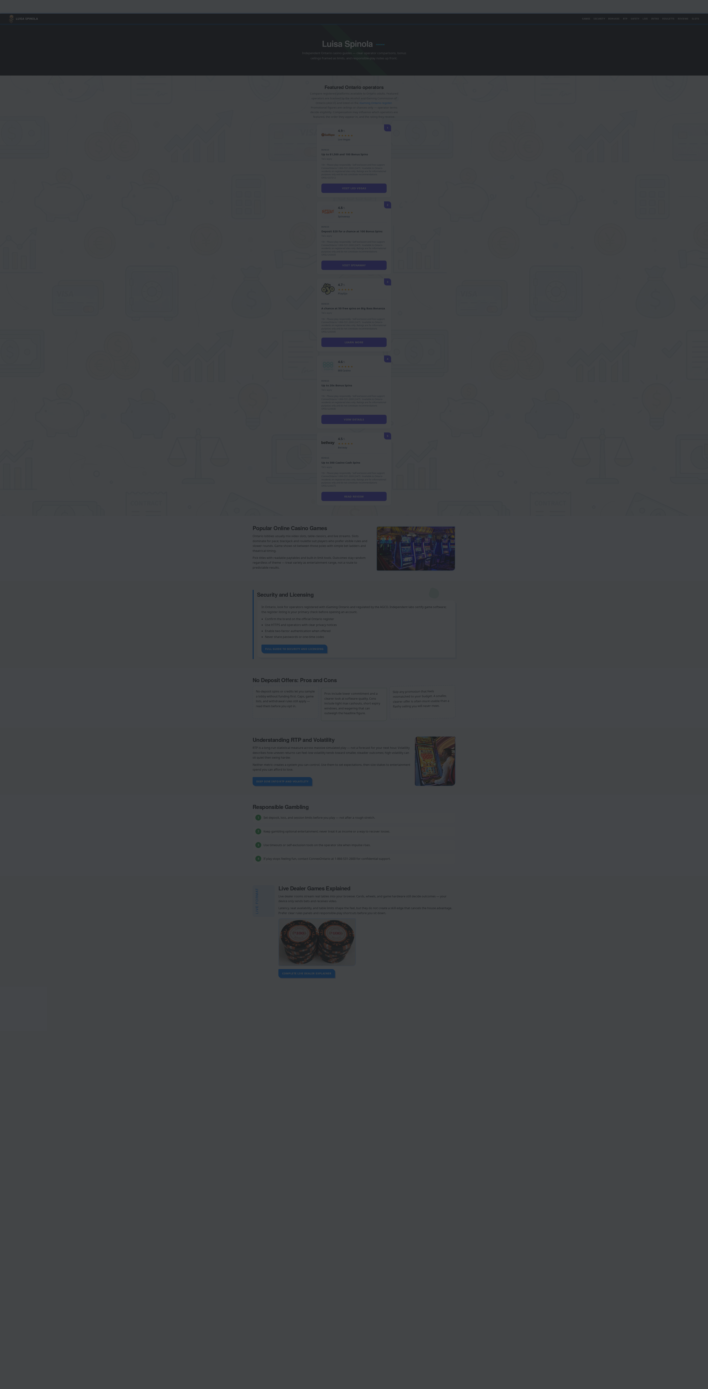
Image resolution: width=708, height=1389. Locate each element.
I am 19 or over (341, 704)
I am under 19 (367, 704)
